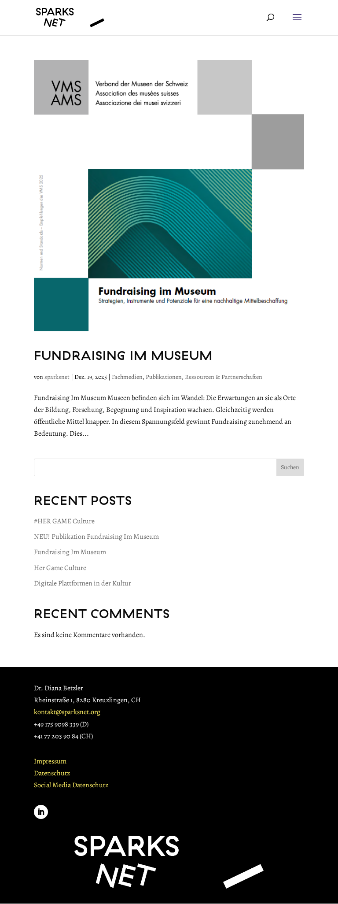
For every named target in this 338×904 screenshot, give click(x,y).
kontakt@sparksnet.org (67, 712)
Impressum (50, 761)
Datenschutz (52, 773)
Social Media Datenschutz (71, 785)
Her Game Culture (60, 568)
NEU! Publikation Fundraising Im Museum (96, 536)
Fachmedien (127, 377)
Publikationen (164, 377)
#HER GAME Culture (64, 521)
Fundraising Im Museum (123, 355)
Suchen (290, 467)
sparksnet (57, 377)
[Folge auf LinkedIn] (41, 812)
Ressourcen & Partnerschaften (223, 377)
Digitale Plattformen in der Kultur (82, 583)
